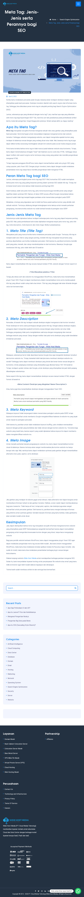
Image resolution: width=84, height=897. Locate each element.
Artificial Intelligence (15, 644)
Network (11, 678)
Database (11, 657)
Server (10, 695)
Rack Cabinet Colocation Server (16, 744)
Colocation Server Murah (13, 749)
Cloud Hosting (10, 767)
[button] (78, 891)
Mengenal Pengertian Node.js (18, 616)
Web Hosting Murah (12, 772)
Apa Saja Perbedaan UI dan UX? (19, 608)
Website (11, 700)
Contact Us (9, 789)
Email (9, 665)
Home (54, 20)
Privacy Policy (10, 799)
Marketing (11, 674)
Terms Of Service (11, 803)
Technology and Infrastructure (16, 794)
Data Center (12, 653)
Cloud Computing (14, 648)
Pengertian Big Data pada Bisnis (19, 621)
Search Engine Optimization (69, 20)
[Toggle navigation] (78, 4)
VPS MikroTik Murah (12, 758)
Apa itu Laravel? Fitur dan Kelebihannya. (22, 612)
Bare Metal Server (11, 753)
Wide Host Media (30, 558)
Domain (10, 661)
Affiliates (50, 739)
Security (11, 691)
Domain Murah (10, 739)
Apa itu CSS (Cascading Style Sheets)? (22, 625)
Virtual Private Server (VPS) (15, 763)
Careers (7, 808)
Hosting (10, 670)
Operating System (14, 683)
